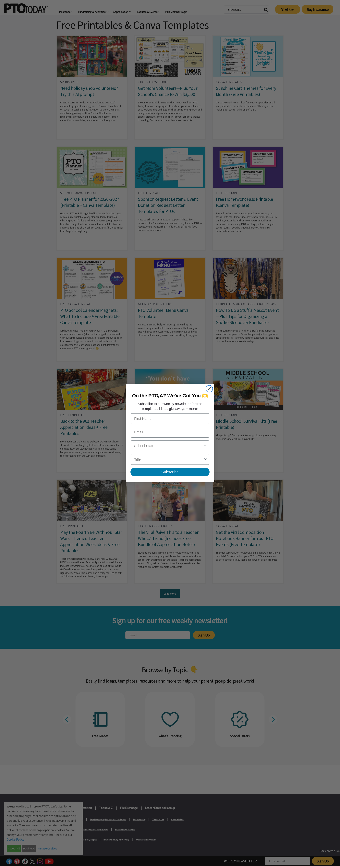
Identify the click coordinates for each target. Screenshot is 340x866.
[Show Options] (205, 446)
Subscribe (170, 472)
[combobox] (168, 446)
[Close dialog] (209, 388)
